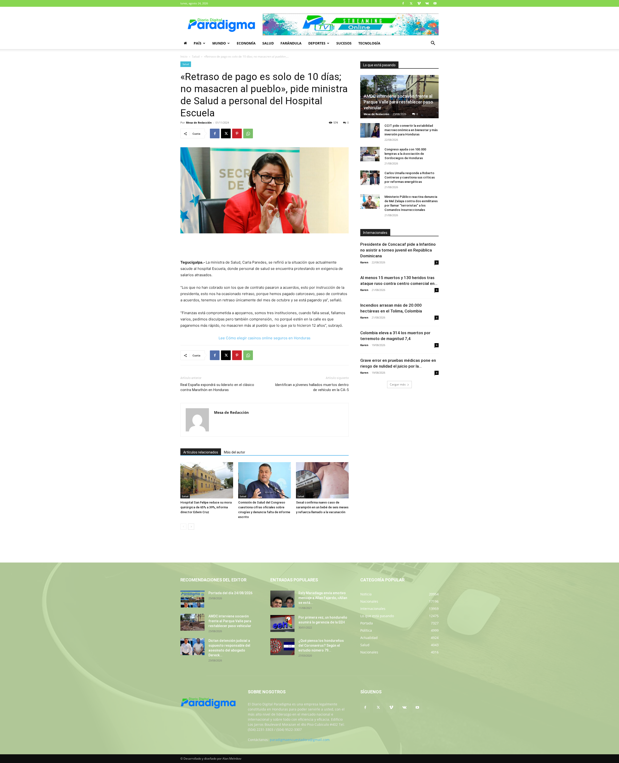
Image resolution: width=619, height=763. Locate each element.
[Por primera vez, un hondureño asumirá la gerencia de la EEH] (282, 623)
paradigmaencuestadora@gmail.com (300, 739)
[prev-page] (183, 527)
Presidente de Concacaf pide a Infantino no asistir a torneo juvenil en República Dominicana (398, 250)
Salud (268, 43)
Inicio (183, 56)
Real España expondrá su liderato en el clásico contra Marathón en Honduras (217, 387)
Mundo (219, 43)
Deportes (316, 43)
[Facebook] (403, 3)
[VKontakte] (427, 3)
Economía (246, 43)
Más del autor (234, 452)
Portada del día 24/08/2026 (230, 593)
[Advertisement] (264, 247)
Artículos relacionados (200, 452)
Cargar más (398, 384)
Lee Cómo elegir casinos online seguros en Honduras (264, 338)
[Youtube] (435, 3)
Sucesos (344, 43)
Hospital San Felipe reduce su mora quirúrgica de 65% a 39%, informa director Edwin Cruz (206, 507)
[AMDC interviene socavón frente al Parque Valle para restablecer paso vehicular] (192, 622)
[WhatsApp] (248, 133)
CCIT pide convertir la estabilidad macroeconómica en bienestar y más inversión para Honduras (411, 130)
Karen (364, 262)
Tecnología (369, 43)
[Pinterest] (237, 133)
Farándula (291, 43)
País (197, 43)
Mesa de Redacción (199, 122)
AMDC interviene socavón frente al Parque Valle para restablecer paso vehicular (398, 102)
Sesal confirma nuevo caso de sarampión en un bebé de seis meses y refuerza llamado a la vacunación (322, 507)
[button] (433, 43)
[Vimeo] (419, 3)
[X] (411, 3)
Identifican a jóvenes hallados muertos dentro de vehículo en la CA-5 (312, 387)
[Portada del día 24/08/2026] (192, 599)
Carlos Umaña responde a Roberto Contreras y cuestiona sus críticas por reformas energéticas (409, 177)
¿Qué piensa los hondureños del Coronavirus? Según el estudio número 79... (321, 645)
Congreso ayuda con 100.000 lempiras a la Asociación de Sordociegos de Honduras (405, 154)
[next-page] (191, 527)
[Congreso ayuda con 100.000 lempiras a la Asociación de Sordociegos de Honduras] (370, 154)
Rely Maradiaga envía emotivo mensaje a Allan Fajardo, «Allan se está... (322, 598)
